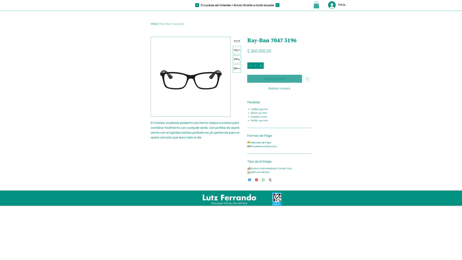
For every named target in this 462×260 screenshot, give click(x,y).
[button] (316, 4)
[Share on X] (270, 180)
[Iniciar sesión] (331, 5)
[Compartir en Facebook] (249, 180)
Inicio (154, 23)
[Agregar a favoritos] (307, 79)
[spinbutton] (255, 65)
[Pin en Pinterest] (256, 180)
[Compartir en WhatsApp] (263, 180)
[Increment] (261, 65)
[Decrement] (250, 65)
